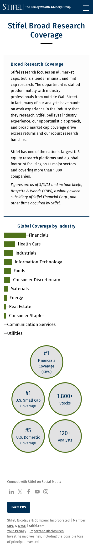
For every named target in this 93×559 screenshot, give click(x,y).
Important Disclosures (47, 531)
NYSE (22, 526)
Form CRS (18, 507)
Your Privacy (16, 531)
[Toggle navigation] (86, 8)
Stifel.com (36, 526)
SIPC (10, 526)
